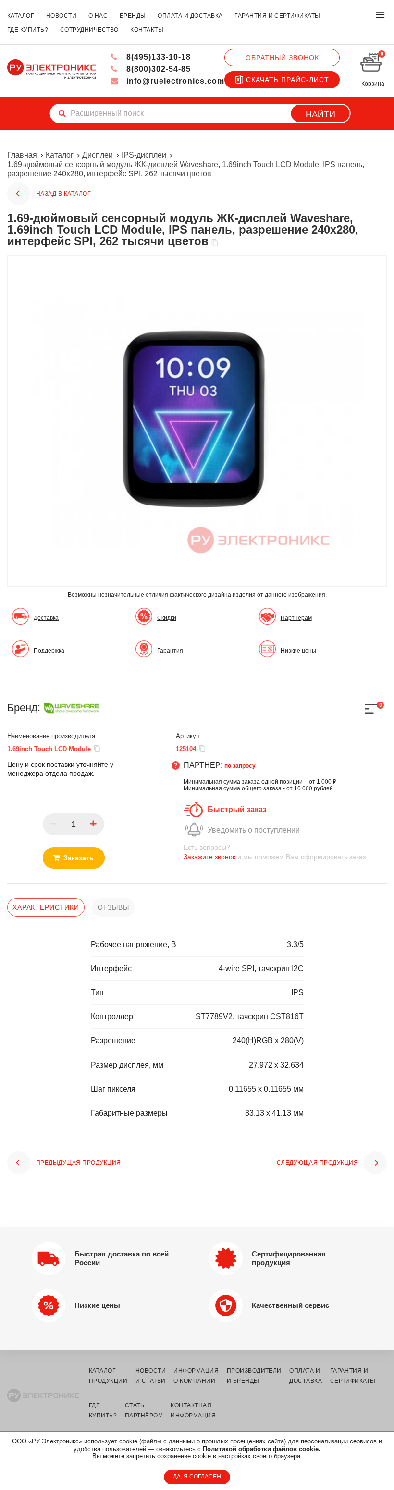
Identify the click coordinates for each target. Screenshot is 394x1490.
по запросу (240, 766)
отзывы (113, 907)
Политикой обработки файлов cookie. (261, 1449)
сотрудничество (89, 29)
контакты (146, 29)
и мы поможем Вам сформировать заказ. (276, 852)
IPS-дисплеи (144, 155)
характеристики (45, 907)
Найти (320, 114)
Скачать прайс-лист (287, 80)
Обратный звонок (282, 58)
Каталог (60, 155)
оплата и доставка (190, 15)
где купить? (27, 29)
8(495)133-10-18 (157, 57)
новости (61, 15)
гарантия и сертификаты (277, 15)
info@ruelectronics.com (174, 81)
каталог (20, 15)
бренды (133, 15)
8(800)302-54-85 (157, 69)
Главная (22, 155)
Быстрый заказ (237, 809)
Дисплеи (97, 155)
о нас (98, 15)
